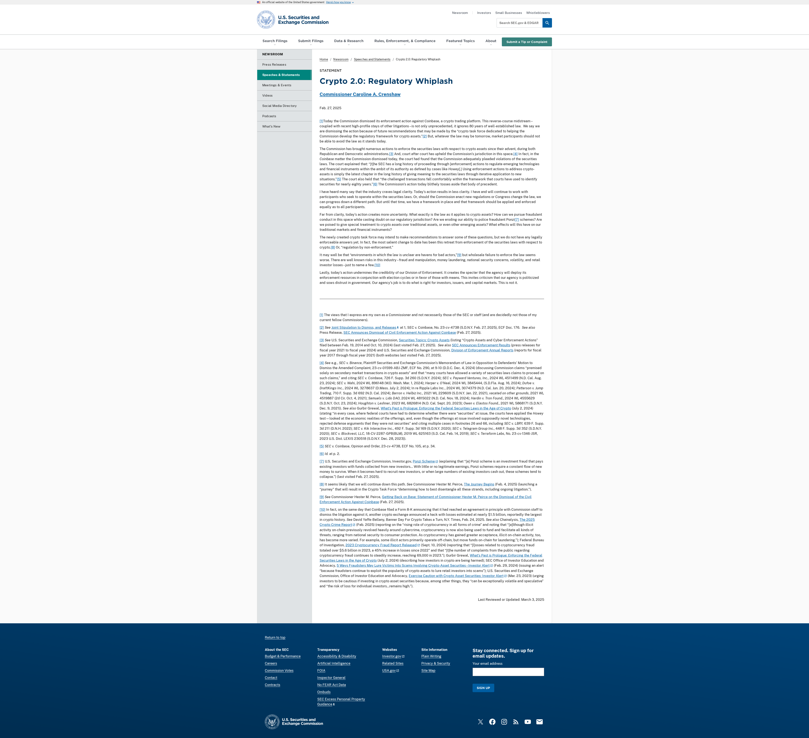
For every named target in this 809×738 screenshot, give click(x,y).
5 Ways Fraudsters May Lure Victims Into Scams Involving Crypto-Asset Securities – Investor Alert (413, 566)
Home (324, 59)
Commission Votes (279, 671)
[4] (515, 154)
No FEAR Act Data (331, 685)
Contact (271, 678)
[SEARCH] (547, 23)
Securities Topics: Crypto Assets (424, 340)
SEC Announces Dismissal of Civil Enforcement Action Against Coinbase (399, 333)
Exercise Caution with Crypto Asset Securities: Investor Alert (456, 576)
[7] (517, 220)
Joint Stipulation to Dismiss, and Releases (363, 328)
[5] (339, 179)
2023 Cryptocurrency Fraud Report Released (381, 545)
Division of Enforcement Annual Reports (482, 350)
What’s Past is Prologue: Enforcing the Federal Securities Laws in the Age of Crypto (446, 408)
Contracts (272, 685)
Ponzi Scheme (424, 461)
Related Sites (392, 663)
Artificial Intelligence (333, 663)
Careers (271, 663)
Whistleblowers (538, 13)
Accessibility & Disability (336, 656)
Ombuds (324, 692)
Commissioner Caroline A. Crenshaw (360, 94)
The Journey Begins (479, 484)
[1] (321, 121)
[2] (425, 136)
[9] (459, 255)
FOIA (321, 671)
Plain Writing (431, 656)
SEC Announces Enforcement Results (481, 345)
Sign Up (483, 688)
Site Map (428, 671)
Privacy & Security (435, 663)
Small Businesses (508, 13)
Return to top (275, 638)
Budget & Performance (283, 656)
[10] (377, 265)
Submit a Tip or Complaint (526, 42)
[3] (391, 154)
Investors (484, 13)
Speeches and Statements (372, 59)
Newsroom (460, 13)
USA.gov (389, 671)
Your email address (487, 664)
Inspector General (331, 678)
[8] (333, 247)
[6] (375, 184)
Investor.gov (391, 656)
